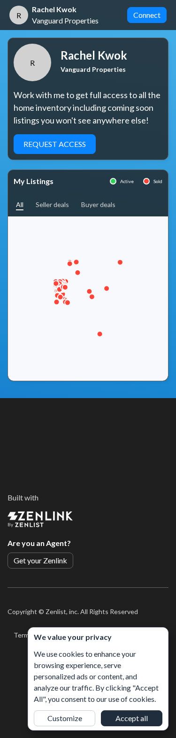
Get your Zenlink (40, 560)
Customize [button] (64, 718)
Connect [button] (147, 14)
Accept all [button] (131, 718)
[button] (20, 204)
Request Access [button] (54, 143)
